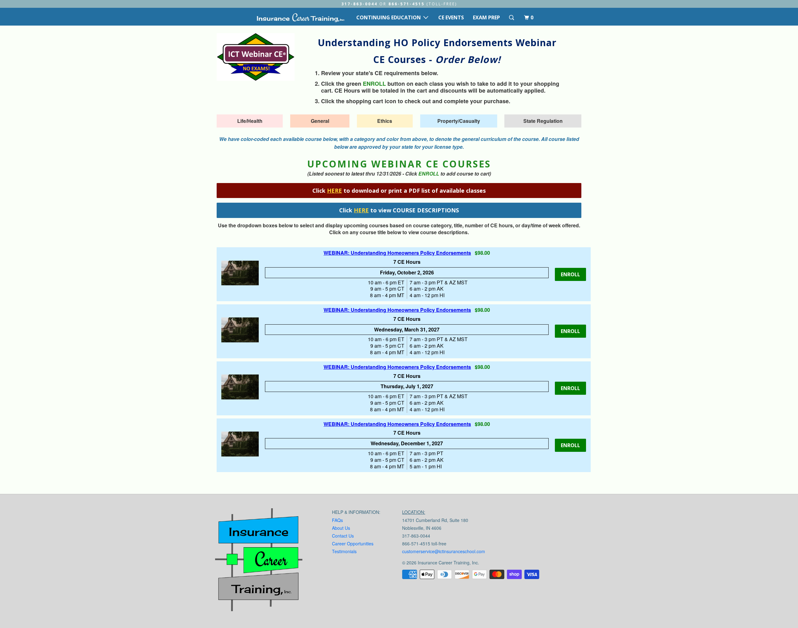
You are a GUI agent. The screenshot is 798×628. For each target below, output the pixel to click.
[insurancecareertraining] (258, 561)
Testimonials (344, 551)
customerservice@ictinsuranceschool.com (443, 551)
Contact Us (343, 536)
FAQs (337, 520)
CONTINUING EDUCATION (389, 17)
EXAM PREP (486, 17)
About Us (341, 528)
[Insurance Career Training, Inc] (300, 17)
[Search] (512, 17)
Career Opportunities (352, 543)
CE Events (451, 17)
